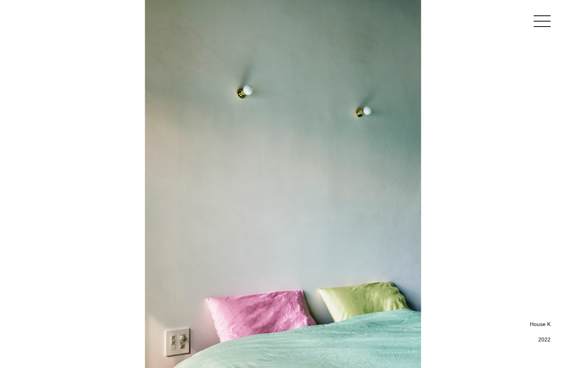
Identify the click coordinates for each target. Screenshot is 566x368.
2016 (544, 348)
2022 (544, 339)
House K (540, 324)
